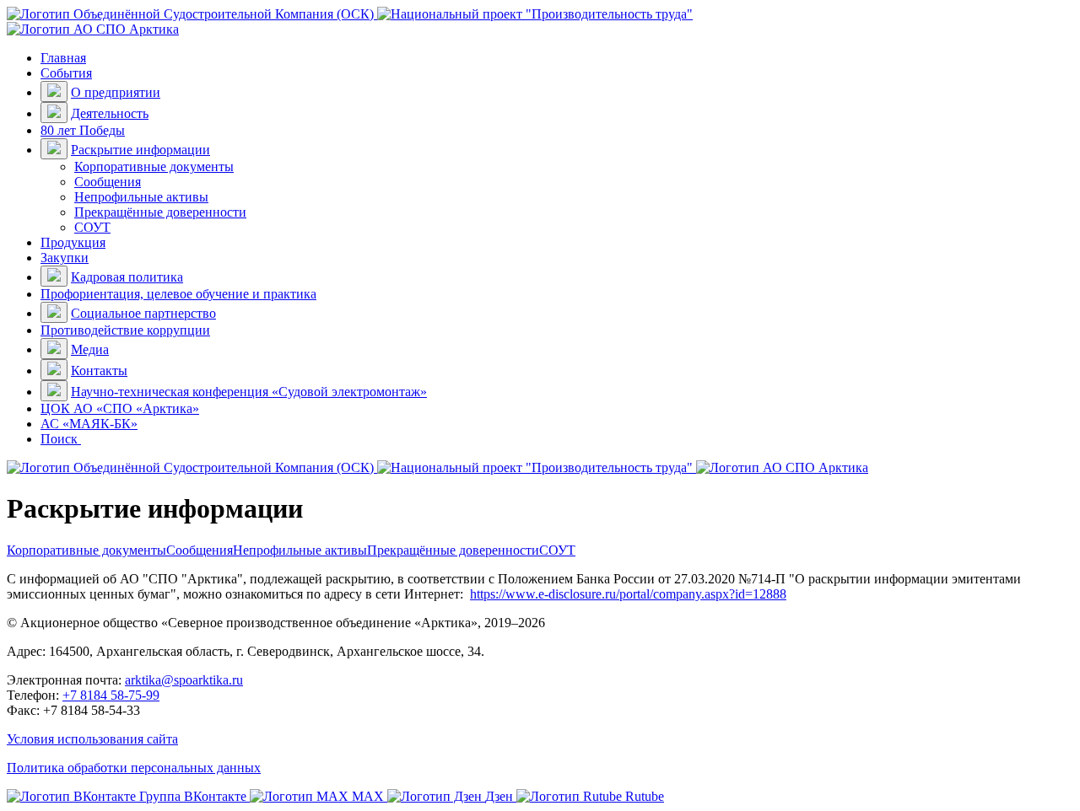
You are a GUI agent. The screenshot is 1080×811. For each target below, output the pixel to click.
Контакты (99, 370)
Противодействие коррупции (125, 330)
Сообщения (107, 182)
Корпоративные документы (154, 166)
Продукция (72, 242)
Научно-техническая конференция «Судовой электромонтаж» (249, 391)
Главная (63, 58)
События (66, 73)
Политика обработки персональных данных (134, 767)
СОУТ (92, 227)
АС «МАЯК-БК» (89, 423)
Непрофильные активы (141, 197)
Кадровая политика (127, 277)
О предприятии (115, 92)
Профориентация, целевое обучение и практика (178, 294)
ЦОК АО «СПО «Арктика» (119, 408)
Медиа (90, 349)
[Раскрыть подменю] (54, 91)
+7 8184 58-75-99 (110, 695)
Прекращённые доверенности (160, 212)
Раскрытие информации (140, 149)
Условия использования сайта (92, 739)
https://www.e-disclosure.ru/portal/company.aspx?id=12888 (628, 594)
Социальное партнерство (143, 313)
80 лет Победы (82, 130)
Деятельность (109, 113)
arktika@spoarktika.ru (184, 680)
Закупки (64, 257)
